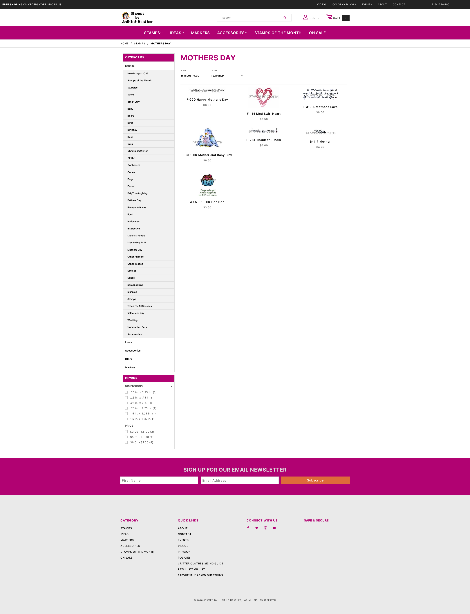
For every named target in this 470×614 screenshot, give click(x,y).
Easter (131, 186)
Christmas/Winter (137, 150)
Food (130, 214)
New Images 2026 (137, 73)
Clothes (131, 158)
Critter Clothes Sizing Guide (200, 563)
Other (128, 359)
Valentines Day (135, 312)
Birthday (132, 129)
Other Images (135, 263)
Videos (322, 4)
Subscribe (315, 480)
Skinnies (132, 291)
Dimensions (134, 386)
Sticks (130, 94)
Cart (339, 17)
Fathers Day (134, 200)
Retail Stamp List (191, 569)
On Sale (317, 33)
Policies (184, 557)
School (131, 277)
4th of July (133, 101)
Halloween (133, 221)
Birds (130, 122)
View (183, 70)
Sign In (313, 17)
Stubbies (132, 87)
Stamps (152, 33)
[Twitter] (258, 529)
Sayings (131, 270)
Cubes (131, 172)
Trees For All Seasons (139, 306)
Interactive (133, 228)
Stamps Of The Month (278, 33)
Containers (133, 165)
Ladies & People (136, 235)
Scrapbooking (135, 284)
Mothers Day (134, 249)
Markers (200, 33)
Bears (130, 115)
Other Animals (135, 256)
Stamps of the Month (139, 80)
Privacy (184, 551)
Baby (130, 108)
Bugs (130, 136)
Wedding (132, 320)
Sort (214, 70)
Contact (399, 4)
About (382, 4)
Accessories (231, 33)
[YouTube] (276, 529)
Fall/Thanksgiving (137, 193)
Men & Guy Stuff (136, 242)
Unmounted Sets (137, 327)
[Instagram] (267, 529)
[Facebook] (250, 529)
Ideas (175, 33)
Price (129, 425)
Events (367, 4)
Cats (130, 143)
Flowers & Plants (136, 207)
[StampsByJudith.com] (137, 17)
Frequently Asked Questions (200, 575)
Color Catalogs (344, 4)
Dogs (130, 179)
